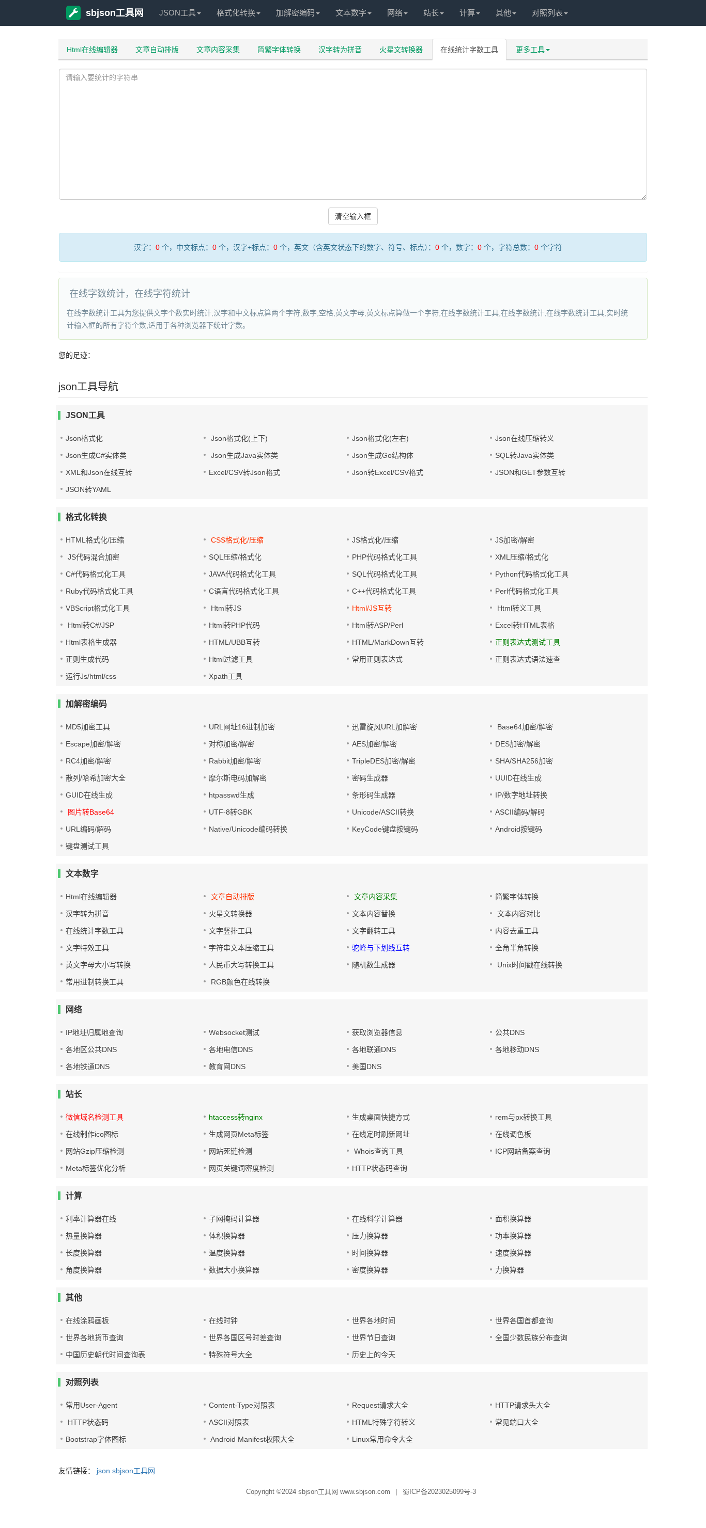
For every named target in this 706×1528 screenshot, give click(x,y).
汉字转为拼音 (340, 49)
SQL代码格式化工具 (384, 574)
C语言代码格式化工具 (244, 591)
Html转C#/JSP (90, 625)
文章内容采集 (218, 49)
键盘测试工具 (87, 846)
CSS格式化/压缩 (236, 540)
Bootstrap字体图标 (96, 1439)
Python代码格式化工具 (532, 574)
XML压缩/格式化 (521, 557)
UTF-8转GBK (230, 812)
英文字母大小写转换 (98, 965)
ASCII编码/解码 (520, 812)
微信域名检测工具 (95, 1117)
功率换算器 (513, 1236)
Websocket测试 (234, 1032)
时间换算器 (370, 1253)
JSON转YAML (88, 489)
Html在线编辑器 (92, 49)
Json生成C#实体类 (96, 455)
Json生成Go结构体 (382, 455)
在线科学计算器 (377, 1219)
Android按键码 (518, 829)
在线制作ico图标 (92, 1134)
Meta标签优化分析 (96, 1168)
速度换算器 (513, 1253)
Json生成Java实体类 (243, 455)
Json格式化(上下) (238, 438)
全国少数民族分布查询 (531, 1337)
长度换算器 (84, 1253)
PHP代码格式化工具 (384, 557)
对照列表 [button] (547, 12)
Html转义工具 (518, 608)
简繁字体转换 (279, 49)
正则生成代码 (87, 659)
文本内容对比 (518, 914)
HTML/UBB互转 (234, 642)
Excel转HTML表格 (525, 625)
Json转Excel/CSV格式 (387, 472)
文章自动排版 (157, 49)
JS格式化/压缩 (375, 540)
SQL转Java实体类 (524, 455)
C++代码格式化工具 (384, 591)
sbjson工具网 (115, 13)
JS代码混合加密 (92, 557)
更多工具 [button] (530, 49)
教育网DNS (227, 1066)
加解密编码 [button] (295, 12)
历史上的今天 (373, 1354)
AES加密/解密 (374, 744)
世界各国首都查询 (524, 1320)
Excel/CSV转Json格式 (244, 472)
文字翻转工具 (373, 931)
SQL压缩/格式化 (235, 557)
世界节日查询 (373, 1337)
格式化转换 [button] (236, 12)
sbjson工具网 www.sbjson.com (344, 1491)
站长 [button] (431, 12)
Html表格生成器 (91, 642)
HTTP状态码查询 (379, 1168)
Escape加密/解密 (93, 744)
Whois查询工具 (377, 1151)
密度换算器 (370, 1270)
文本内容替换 (373, 914)
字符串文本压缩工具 (241, 948)
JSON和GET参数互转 (530, 472)
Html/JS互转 (372, 608)
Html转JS (225, 608)
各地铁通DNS (88, 1066)
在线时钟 (223, 1320)
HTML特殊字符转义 (384, 1422)
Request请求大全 (380, 1405)
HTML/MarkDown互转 (388, 642)
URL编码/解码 (88, 829)
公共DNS (510, 1032)
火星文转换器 (401, 49)
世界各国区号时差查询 (245, 1337)
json (103, 1471)
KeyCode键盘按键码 (385, 829)
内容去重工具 (517, 931)
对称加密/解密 (231, 744)
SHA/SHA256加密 (524, 761)
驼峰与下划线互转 (381, 948)
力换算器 (509, 1270)
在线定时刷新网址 (381, 1134)
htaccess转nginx (236, 1117)
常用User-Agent (91, 1405)
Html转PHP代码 (234, 625)
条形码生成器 (373, 795)
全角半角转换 (517, 948)
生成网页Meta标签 (239, 1134)
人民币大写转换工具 (241, 965)
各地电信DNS (231, 1049)
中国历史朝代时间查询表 (105, 1354)
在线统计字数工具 (469, 49)
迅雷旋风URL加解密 (384, 727)
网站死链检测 (230, 1151)
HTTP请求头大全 (522, 1405)
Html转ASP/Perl (377, 625)
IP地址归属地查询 (94, 1032)
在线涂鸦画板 (87, 1320)
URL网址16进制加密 (242, 727)
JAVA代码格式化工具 (242, 574)
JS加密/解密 (514, 540)
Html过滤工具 (231, 659)
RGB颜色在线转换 (239, 982)
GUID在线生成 (89, 795)
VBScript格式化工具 (98, 608)
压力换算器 (370, 1236)
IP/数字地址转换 (521, 795)
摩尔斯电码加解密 (238, 778)
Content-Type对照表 (242, 1405)
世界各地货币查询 (95, 1337)
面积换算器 (513, 1219)
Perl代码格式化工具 (527, 591)
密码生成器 (370, 778)
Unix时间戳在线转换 (528, 965)
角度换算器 (84, 1270)
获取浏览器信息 (377, 1032)
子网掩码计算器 (234, 1219)
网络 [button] (395, 12)
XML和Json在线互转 (99, 472)
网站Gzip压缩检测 (95, 1151)
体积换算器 (227, 1236)
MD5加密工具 (88, 727)
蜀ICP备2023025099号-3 (439, 1491)
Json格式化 (84, 438)
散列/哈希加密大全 (96, 778)
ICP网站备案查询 (522, 1151)
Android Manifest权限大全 (252, 1439)
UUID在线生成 (518, 778)
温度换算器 (227, 1253)
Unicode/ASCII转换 (383, 812)
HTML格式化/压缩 (95, 540)
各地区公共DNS (91, 1049)
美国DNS (366, 1066)
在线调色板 (513, 1134)
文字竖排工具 (230, 931)
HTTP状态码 (87, 1422)
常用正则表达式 (377, 659)
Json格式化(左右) (380, 438)
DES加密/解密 (518, 744)
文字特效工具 (87, 948)
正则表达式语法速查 (527, 659)
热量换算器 (84, 1236)
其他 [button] (503, 12)
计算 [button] (467, 12)
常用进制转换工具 (95, 982)
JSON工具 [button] (177, 12)
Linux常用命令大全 (382, 1439)
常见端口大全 (517, 1422)
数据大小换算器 (234, 1270)
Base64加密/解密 (524, 727)
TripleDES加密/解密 (384, 761)
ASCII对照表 (229, 1422)
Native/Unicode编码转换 (248, 829)
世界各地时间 (373, 1320)
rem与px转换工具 (523, 1117)
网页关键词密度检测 (241, 1168)
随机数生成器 (373, 965)
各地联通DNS (374, 1049)
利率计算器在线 (91, 1219)
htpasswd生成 (231, 795)
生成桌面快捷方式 (381, 1117)
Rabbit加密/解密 (235, 761)
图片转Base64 (90, 812)
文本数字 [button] (350, 12)
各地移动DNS (517, 1049)
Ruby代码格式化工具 (99, 591)
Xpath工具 (225, 676)
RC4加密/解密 (88, 761)
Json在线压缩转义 (524, 438)
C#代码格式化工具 (96, 574)
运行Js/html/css (91, 676)
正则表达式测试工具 (527, 642)
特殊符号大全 (230, 1354)
